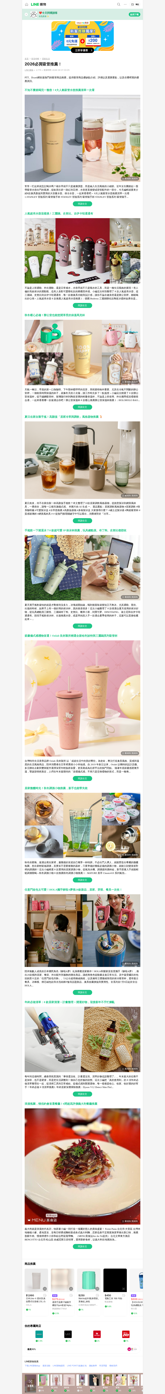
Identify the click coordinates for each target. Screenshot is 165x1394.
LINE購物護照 (59, 1365)
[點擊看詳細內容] (36, 1280)
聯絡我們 (113, 1365)
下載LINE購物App (32, 1365)
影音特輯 (35, 59)
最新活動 (46, 1365)
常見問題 (103, 1365)
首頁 (27, 59)
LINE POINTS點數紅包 (77, 1365)
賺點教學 (93, 1365)
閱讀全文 (82, 204)
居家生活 (46, 59)
